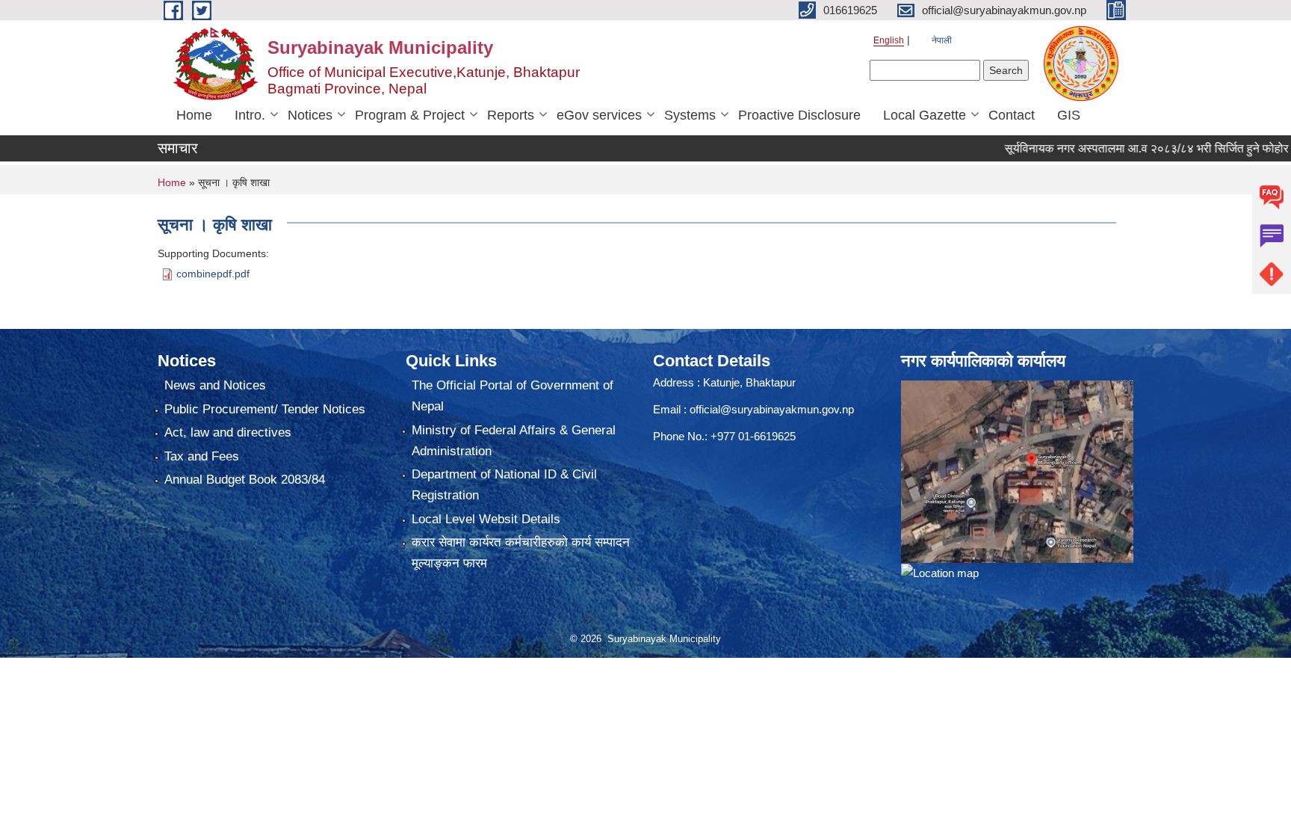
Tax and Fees (201, 456)
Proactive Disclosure (799, 115)
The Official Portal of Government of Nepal (512, 395)
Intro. (250, 115)
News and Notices (215, 385)
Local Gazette (924, 115)
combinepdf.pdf (213, 274)
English (888, 40)
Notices (310, 115)
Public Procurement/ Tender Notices (264, 409)
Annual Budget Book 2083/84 (244, 479)
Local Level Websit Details (486, 519)
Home (194, 115)
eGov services (599, 115)
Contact (1011, 115)
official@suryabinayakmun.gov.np (772, 409)
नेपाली (942, 40)
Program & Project (410, 115)
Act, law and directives (227, 432)
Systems (690, 115)
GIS (1068, 115)
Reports (510, 115)
